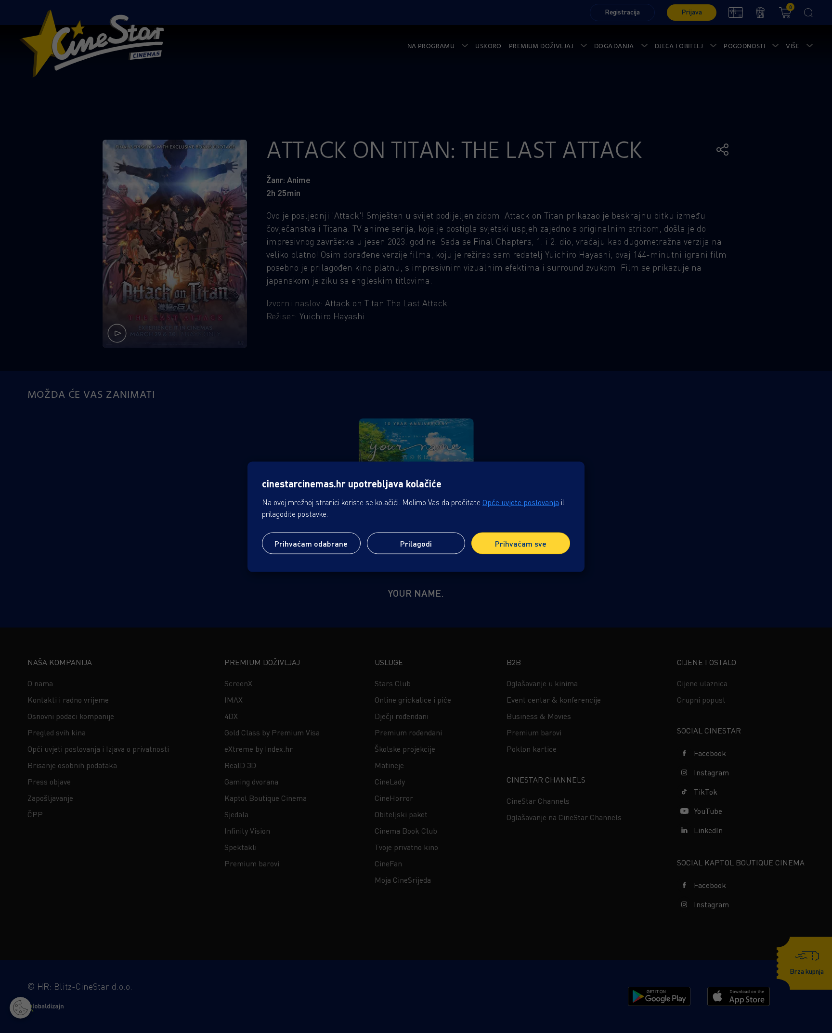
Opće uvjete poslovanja (520, 502)
